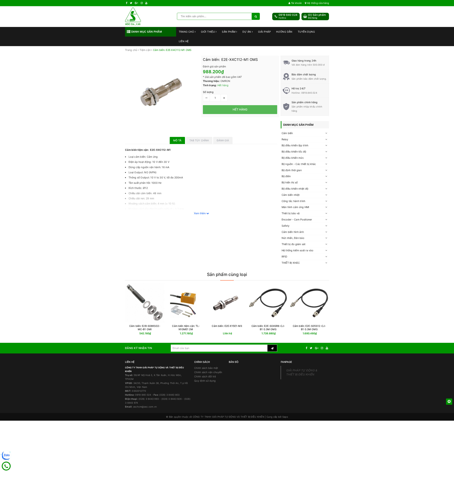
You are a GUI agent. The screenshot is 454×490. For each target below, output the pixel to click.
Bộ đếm (286, 176)
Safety (286, 225)
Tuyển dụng (306, 31)
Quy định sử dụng (205, 380)
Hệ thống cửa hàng (317, 3)
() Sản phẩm (317, 16)
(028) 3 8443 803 (169, 394)
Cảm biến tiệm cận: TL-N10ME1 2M (186, 327)
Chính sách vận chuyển (208, 372)
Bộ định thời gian (292, 170)
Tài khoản (296, 3)
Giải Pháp (264, 31)
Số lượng (208, 91)
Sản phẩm (229, 31)
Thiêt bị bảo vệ (291, 213)
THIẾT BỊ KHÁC (291, 262)
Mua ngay (193, 333)
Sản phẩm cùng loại (227, 274)
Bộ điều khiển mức (293, 157)
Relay (285, 139)
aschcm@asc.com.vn (145, 406)
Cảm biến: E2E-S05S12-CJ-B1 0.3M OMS (309, 327)
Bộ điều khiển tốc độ (294, 151)
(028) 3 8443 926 (171, 398)
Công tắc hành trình (293, 201)
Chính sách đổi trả (205, 376)
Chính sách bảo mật (206, 367)
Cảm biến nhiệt (291, 194)
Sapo (285, 416)
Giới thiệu (208, 31)
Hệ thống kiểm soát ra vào (297, 250)
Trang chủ (187, 31)
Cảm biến (287, 133)
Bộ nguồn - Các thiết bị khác (299, 163)
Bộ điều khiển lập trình (295, 145)
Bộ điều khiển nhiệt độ (295, 188)
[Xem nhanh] (163, 333)
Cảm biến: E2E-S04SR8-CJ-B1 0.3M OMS (268, 327)
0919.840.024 (309, 92)
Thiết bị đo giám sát (294, 244)
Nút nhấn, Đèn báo (293, 237)
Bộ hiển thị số (290, 182)
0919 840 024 (288, 14)
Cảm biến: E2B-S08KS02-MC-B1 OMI (144, 327)
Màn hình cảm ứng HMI (295, 207)
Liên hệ (184, 41)
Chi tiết (233, 333)
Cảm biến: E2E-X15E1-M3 (227, 325)
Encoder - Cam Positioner (297, 219)
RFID (284, 256)
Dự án (247, 31)
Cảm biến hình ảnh (293, 231)
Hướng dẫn (284, 31)
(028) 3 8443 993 (149, 398)
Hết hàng (151, 333)
